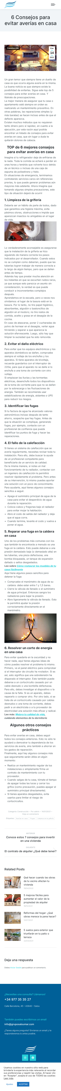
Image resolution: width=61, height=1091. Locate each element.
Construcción (13, 48)
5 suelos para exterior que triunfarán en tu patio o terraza (38, 934)
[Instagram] (25, 1058)
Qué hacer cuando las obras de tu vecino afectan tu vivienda (39, 881)
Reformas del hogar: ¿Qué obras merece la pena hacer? (40, 914)
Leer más (8, 1078)
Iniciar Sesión (16, 967)
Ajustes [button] (9, 1084)
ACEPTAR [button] (23, 1084)
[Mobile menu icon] (53, 4)
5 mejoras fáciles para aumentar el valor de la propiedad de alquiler (36, 899)
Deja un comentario (30, 814)
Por (35, 811)
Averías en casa (22, 818)
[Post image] (12, 882)
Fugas (32, 818)
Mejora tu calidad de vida (30, 714)
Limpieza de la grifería (46, 818)
